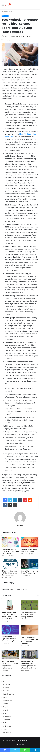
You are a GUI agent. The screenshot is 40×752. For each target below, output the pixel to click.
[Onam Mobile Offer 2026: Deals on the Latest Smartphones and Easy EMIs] (10, 605)
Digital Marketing (8, 694)
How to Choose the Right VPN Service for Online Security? (9, 639)
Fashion (5, 703)
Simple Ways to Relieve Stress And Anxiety (29, 572)
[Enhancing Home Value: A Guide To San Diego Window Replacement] (10, 654)
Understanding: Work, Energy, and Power (29, 550)
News (4, 713)
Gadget (5, 707)
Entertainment (7, 700)
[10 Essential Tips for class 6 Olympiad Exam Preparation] (10, 542)
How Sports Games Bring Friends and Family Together (28, 614)
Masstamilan (7, 732)
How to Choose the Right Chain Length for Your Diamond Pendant (29, 640)
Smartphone (7, 716)
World (4, 723)
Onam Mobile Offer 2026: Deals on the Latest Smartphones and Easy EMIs (9, 615)
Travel (5, 729)
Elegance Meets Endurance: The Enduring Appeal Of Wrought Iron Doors (28, 664)
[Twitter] (10, 500)
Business (6, 687)
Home (5, 12)
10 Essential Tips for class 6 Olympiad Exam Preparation (10, 551)
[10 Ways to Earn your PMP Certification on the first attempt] (10, 564)
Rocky (6, 36)
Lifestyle (5, 710)
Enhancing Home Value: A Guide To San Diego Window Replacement (10, 664)
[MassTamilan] (10, 4)
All (3, 681)
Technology (6, 719)
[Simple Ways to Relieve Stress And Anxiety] (29, 564)
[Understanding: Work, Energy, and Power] (29, 542)
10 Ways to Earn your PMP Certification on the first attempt (9, 573)
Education (11, 12)
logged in (13, 589)
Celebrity (6, 691)
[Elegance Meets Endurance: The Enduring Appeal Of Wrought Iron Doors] (29, 654)
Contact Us (20, 744)
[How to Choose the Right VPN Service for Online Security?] (10, 629)
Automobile (6, 684)
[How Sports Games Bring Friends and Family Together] (29, 605)
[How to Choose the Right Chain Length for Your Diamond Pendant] (29, 630)
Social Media (7, 726)
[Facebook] (5, 500)
